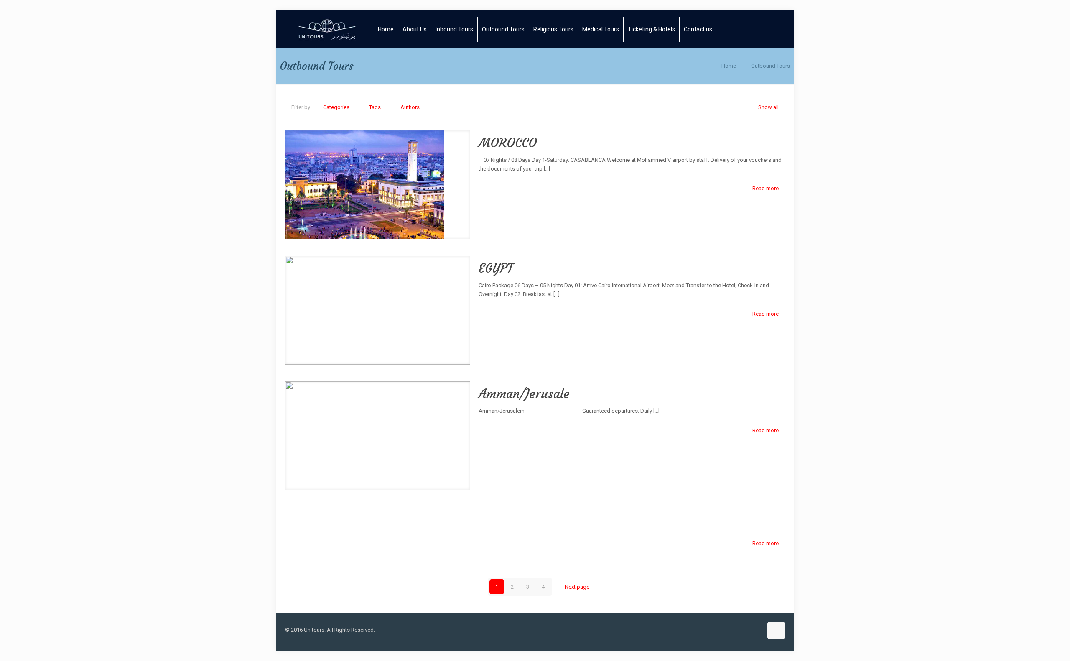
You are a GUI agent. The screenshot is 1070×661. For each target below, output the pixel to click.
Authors (410, 107)
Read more (765, 188)
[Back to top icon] (776, 630)
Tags (375, 107)
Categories (336, 107)
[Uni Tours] (327, 29)
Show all (768, 107)
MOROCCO (508, 143)
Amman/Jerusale (524, 393)
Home (728, 66)
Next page (577, 587)
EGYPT (496, 268)
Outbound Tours (770, 66)
